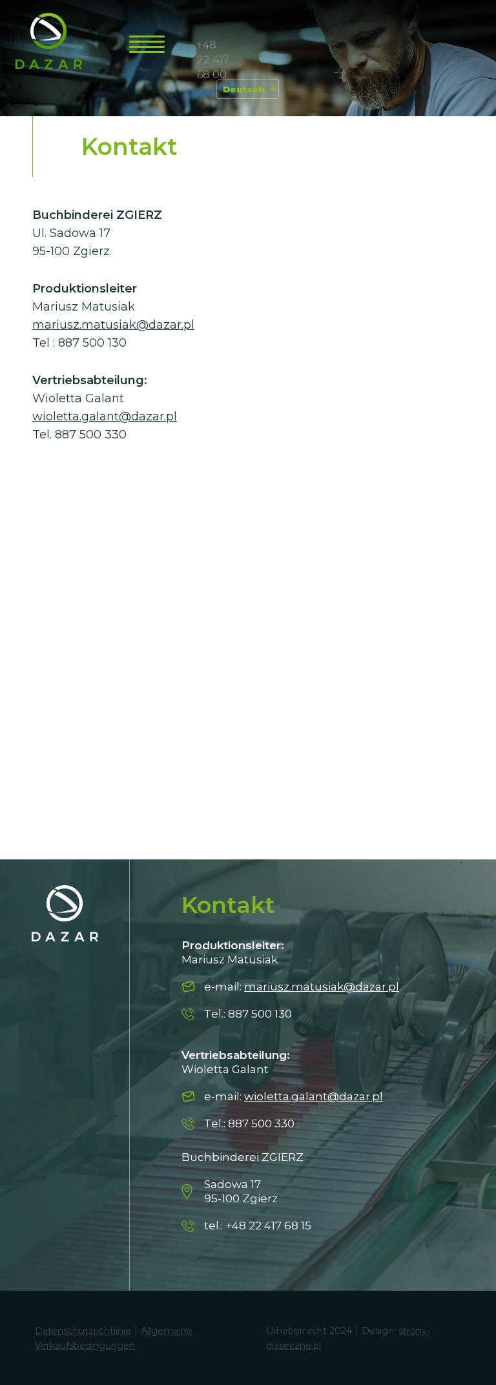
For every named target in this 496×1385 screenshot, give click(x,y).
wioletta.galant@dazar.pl (104, 416)
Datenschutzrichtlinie (83, 1331)
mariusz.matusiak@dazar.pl (113, 325)
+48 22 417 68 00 (213, 60)
